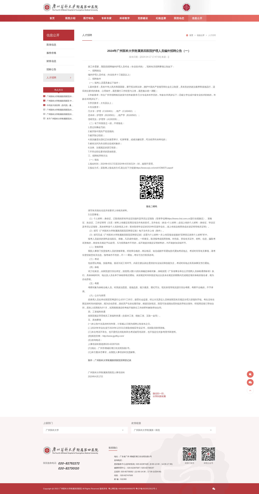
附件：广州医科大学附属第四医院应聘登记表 (109, 360)
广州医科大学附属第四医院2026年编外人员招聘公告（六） (58, 110)
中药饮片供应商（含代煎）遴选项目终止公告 (58, 105)
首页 (52, 18)
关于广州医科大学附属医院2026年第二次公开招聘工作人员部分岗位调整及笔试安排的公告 (58, 119)
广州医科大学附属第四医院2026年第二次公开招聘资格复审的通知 (58, 114)
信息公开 (197, 18)
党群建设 (143, 18)
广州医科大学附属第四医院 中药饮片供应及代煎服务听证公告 (58, 101)
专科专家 (106, 18)
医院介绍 (70, 18)
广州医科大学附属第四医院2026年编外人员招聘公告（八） (58, 96)
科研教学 (125, 18)
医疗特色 (88, 18)
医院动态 (179, 18)
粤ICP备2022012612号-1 (146, 489)
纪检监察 (161, 18)
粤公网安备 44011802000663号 (121, 489)
